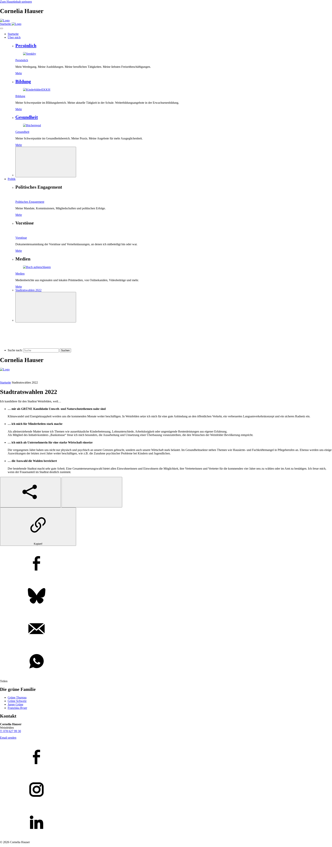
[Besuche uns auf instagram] (166, 790)
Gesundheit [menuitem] (22, 131)
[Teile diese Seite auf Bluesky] (166, 596)
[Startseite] (5, 20)
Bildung (23, 81)
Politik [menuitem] (12, 179)
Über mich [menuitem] (14, 37)
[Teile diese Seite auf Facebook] (166, 563)
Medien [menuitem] (20, 273)
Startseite (5, 382)
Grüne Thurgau (17, 697)
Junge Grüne (15, 704)
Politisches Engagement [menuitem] (29, 201)
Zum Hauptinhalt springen (16, 1)
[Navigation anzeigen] (1, 28)
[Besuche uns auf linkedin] (166, 822)
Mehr (18, 73)
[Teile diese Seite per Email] (166, 629)
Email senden (8, 737)
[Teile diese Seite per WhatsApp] (166, 661)
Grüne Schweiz (17, 701)
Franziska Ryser (17, 707)
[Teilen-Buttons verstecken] (91, 492)
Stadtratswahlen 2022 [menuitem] (28, 290)
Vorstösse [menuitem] (21, 237)
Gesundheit (26, 117)
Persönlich (25, 45)
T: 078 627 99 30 (10, 731)
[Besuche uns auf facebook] (166, 757)
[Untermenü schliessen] (45, 162)
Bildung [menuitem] (20, 96)
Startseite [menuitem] (13, 34)
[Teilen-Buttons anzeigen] (30, 492)
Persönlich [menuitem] (21, 60)
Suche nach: (15, 350)
